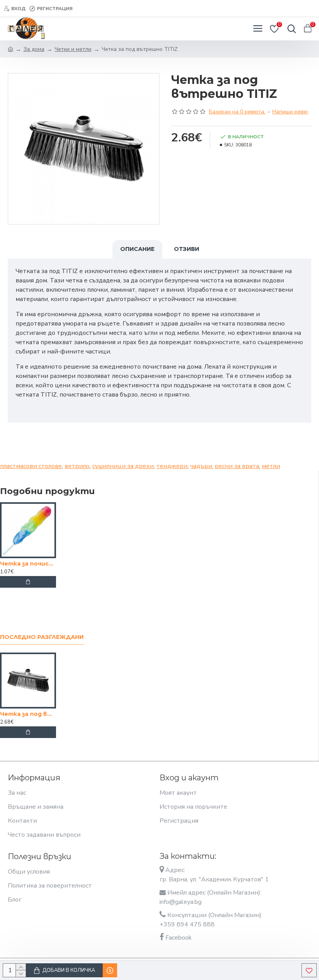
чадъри (201, 466)
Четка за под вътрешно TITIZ (28, 713)
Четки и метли (72, 49)
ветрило (77, 466)
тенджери (172, 466)
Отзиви (186, 248)
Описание (137, 248)
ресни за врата (237, 466)
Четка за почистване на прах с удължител (28, 563)
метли (271, 466)
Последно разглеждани (42, 637)
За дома (33, 49)
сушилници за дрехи (123, 466)
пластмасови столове (31, 466)
